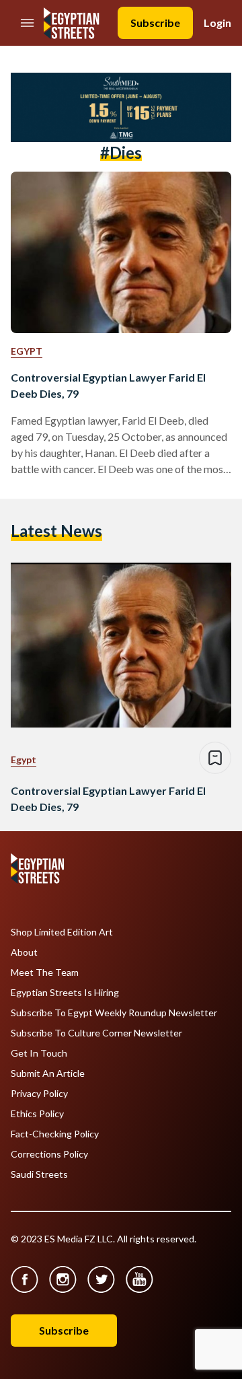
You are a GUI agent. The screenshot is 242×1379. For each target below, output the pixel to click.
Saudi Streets (39, 1174)
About (24, 952)
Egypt (26, 351)
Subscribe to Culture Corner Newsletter (96, 1033)
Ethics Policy (37, 1113)
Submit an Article (48, 1073)
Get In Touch (39, 1053)
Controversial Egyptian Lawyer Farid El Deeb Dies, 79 (108, 385)
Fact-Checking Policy (55, 1134)
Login (217, 22)
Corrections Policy (49, 1154)
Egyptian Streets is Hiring (65, 992)
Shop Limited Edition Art (62, 932)
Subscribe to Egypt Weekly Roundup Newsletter (114, 1012)
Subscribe (155, 22)
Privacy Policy (39, 1093)
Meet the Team (45, 972)
